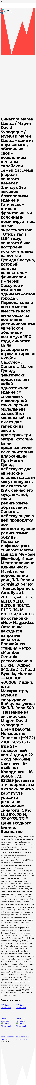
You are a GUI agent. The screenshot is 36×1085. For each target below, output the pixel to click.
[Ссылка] (6, 17)
